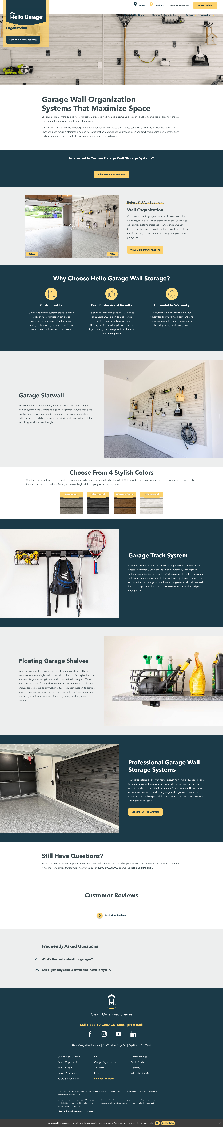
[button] (103, 959)
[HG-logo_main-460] (26, 9)
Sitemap (89, 1111)
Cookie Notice (168, 1123)
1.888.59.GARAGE (100, 1025)
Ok (157, 1123)
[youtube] (118, 1034)
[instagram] (104, 1034)
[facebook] (90, 1034)
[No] (219, 1123)
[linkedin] (133, 1034)
